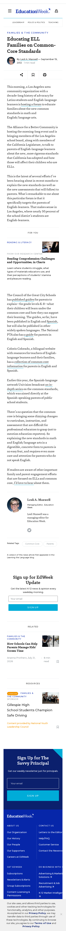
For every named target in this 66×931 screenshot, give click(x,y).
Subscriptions (15, 873)
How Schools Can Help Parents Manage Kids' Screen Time (22, 647)
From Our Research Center (25, 254)
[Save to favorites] (33, 75)
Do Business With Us (52, 867)
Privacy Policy (37, 913)
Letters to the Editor (50, 832)
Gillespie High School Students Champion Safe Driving (29, 710)
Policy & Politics (36, 22)
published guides (23, 299)
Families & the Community (27, 32)
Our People (13, 844)
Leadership (18, 22)
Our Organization (17, 832)
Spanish (52, 321)
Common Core (32, 544)
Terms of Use (42, 923)
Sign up (33, 795)
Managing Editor (35, 505)
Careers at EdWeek (18, 857)
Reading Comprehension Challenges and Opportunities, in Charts (31, 260)
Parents (50, 544)
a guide (29, 334)
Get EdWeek (14, 867)
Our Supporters (16, 850)
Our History (13, 838)
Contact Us (46, 825)
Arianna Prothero (17, 657)
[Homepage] (33, 11)
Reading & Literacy (19, 242)
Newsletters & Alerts (18, 879)
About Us (13, 825)
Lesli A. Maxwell (29, 59)
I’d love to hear (24, 483)
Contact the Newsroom (52, 850)
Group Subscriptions (18, 885)
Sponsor (12, 699)
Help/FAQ (44, 838)
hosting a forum (31, 104)
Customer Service (49, 844)
